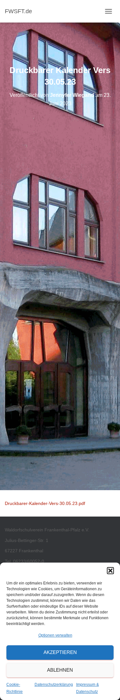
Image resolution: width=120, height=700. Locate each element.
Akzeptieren (60, 652)
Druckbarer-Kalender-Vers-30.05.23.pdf (45, 503)
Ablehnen (60, 670)
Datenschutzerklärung (54, 684)
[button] (110, 570)
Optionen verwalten (55, 635)
